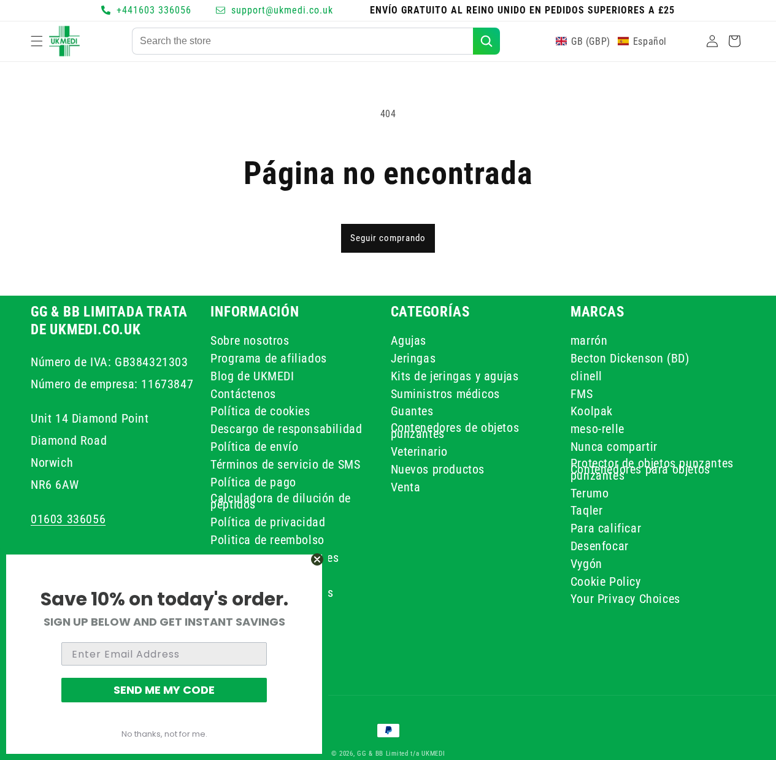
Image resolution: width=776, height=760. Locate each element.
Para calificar (605, 527)
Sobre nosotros (249, 342)
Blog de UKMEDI (252, 375)
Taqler (586, 510)
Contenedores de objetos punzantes (455, 430)
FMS (581, 393)
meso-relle (597, 429)
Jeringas (413, 357)
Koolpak (591, 411)
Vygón (586, 563)
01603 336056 (68, 518)
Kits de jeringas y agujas (455, 375)
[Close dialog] (317, 559)
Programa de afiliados (268, 357)
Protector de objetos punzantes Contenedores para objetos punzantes (652, 468)
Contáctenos (243, 393)
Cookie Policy (605, 581)
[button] (36, 41)
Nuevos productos (438, 469)
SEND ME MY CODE (164, 689)
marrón (589, 342)
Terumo (589, 492)
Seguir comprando (388, 238)
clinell (586, 375)
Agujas (409, 342)
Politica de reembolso (267, 539)
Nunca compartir (614, 446)
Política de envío (254, 446)
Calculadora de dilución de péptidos (280, 501)
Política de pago (253, 481)
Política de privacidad (267, 521)
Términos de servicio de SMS (285, 464)
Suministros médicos (445, 393)
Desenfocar (599, 545)
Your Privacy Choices (625, 599)
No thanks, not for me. (164, 734)
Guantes (412, 411)
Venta (406, 486)
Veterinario (419, 451)
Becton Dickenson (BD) (630, 357)
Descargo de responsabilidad (286, 429)
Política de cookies (260, 411)
